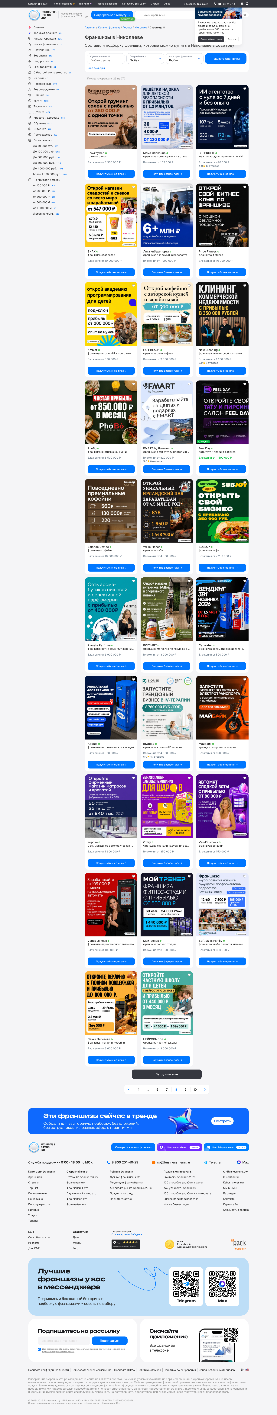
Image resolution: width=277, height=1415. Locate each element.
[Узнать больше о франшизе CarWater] (222, 609)
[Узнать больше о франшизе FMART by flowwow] (167, 412)
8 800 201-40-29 (125, 1162)
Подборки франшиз (106, 3)
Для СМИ (34, 1248)
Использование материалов (217, 1370)
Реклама (34, 1242)
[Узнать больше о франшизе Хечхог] (111, 314)
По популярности (39, 1204)
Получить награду (121, 1193)
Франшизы (35, 1177)
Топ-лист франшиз (47, 32)
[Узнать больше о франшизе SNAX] (111, 215)
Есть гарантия (45, 66)
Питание (41, 95)
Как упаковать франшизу (180, 1187)
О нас (167, 3)
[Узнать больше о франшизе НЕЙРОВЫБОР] (167, 1003)
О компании (231, 1177)
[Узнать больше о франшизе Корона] (111, 806)
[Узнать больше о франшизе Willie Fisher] (167, 511)
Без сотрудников (46, 89)
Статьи (155, 3)
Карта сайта (231, 1204)
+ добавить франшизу (196, 3)
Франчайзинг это (77, 1187)
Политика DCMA (124, 1370)
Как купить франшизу (134, 3)
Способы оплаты (39, 1237)
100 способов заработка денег (183, 1182)
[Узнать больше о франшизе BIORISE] (167, 708)
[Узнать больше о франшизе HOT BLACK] (167, 314)
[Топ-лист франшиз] (138, 1121)
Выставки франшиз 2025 (180, 1177)
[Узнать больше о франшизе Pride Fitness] (222, 215)
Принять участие (121, 1198)
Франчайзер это (77, 1198)
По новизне (35, 1198)
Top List (33, 1187)
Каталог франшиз (37, 3)
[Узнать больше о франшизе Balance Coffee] (111, 511)
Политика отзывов (149, 1370)
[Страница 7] (129, 1089)
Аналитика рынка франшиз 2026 (131, 1187)
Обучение (42, 123)
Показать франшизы (225, 58)
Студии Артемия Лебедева (127, 1234)
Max (245, 1162)
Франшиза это (76, 1182)
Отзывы (39, 27)
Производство (45, 134)
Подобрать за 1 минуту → (112, 15)
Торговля (43, 106)
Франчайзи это (76, 1204)
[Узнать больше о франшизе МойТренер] (167, 904)
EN (242, 1369)
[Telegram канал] (226, 1147)
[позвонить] (215, 3)
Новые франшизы (48, 44)
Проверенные (45, 83)
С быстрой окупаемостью (52, 72)
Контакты (229, 1198)
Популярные (44, 49)
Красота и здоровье (49, 117)
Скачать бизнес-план (211, 39)
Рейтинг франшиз (62, 3)
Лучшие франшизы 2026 (125, 1177)
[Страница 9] (204, 1089)
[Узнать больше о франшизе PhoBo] (111, 412)
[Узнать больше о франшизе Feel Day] (222, 412)
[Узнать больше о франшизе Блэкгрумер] (111, 117)
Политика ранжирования (180, 1370)
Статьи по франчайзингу (82, 1177)
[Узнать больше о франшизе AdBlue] (111, 708)
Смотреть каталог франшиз (133, 1147)
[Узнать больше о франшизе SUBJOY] (222, 511)
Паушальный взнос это (81, 1193)
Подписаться (109, 1341)
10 (195, 1089)
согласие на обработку (58, 1349)
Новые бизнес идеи (176, 1204)
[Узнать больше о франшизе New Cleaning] (222, 314)
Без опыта (43, 55)
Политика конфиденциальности (48, 1370)
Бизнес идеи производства (181, 1198)
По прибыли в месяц (47, 179)
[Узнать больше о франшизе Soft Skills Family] (222, 904)
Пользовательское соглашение (91, 1370)
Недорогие (43, 61)
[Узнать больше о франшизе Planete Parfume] (111, 609)
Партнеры (229, 1193)
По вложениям (43, 140)
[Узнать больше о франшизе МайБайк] (222, 708)
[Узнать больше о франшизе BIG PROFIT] (222, 117)
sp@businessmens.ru (173, 1162)
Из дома (42, 78)
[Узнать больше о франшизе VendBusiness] (222, 806)
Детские (42, 112)
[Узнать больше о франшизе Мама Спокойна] (167, 117)
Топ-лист (84, 3)
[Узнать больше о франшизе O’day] (167, 806)
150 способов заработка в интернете (187, 1193)
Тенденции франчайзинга (126, 1182)
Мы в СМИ (230, 1187)
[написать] (219, 3)
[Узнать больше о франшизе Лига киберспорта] (167, 215)
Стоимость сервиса (236, 1209)
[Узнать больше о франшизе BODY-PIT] (167, 609)
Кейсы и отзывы (233, 1182)
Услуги (41, 100)
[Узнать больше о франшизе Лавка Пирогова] (111, 1003)
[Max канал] (179, 1147)
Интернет (42, 128)
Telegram (216, 1162)
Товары (33, 1220)
